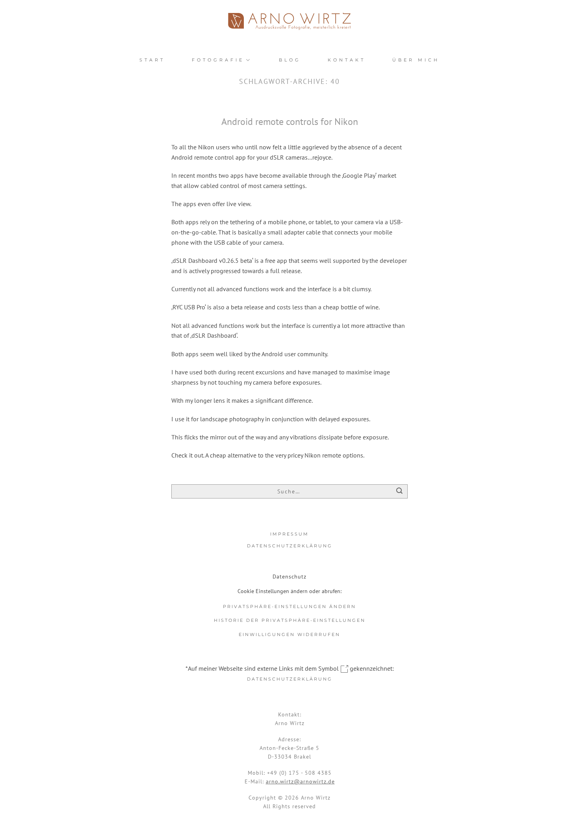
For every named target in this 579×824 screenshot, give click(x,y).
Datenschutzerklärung (289, 546)
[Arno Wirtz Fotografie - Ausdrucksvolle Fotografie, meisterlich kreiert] (289, 21)
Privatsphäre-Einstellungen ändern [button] (289, 606)
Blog (290, 60)
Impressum (289, 534)
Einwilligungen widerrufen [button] (289, 634)
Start (152, 60)
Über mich (416, 60)
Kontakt (347, 60)
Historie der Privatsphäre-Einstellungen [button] (290, 620)
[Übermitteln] (399, 492)
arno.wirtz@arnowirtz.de (300, 781)
